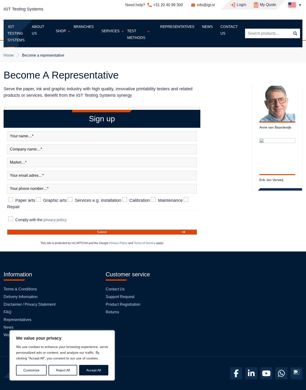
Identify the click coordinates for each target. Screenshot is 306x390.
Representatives (17, 320)
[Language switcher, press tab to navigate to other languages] (295, 5)
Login (241, 5)
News (8, 327)
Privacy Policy (118, 243)
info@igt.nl (206, 5)
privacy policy (55, 220)
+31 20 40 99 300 (168, 5)
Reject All (63, 370)
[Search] (295, 34)
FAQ (7, 312)
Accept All (93, 370)
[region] (62, 355)
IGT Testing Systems (23, 9)
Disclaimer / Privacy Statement (29, 304)
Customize (31, 370)
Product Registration (123, 304)
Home (9, 55)
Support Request (120, 297)
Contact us (115, 289)
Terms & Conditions (20, 289)
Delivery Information (21, 297)
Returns (112, 312)
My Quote (268, 5)
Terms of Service (144, 243)
